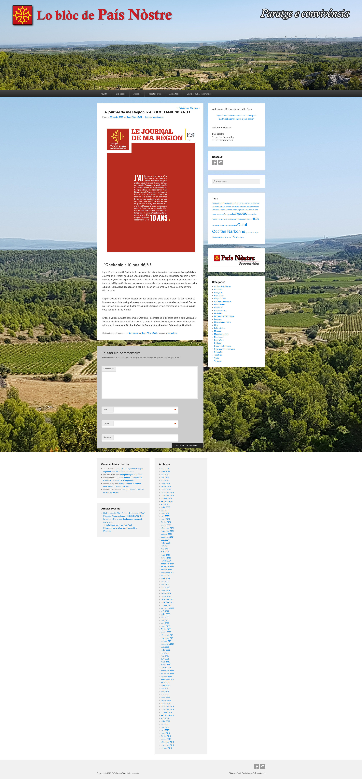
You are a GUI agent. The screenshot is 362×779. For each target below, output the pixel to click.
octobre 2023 (166, 570)
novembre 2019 (167, 709)
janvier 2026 (166, 489)
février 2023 (166, 593)
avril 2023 (165, 587)
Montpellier (234, 219)
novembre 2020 (167, 674)
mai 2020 (165, 692)
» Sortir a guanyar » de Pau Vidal (117, 525)
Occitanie (233, 225)
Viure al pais (240, 237)
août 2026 (165, 469)
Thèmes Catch (259, 773)
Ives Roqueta (249, 210)
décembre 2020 (167, 671)
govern (241, 210)
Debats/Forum (154, 94)
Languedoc (239, 213)
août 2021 (165, 647)
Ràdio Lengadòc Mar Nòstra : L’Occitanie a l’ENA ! (124, 513)
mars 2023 (165, 590)
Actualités (218, 289)
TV (233, 237)
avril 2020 (165, 695)
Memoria (217, 331)
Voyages (217, 361)
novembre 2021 (167, 638)
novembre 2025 (167, 495)
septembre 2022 (167, 608)
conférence (230, 206)
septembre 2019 (167, 715)
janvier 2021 (166, 668)
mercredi (215, 219)
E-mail (106, 423)
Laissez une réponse (154, 117)
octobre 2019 (166, 712)
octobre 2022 (166, 605)
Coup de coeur (220, 298)
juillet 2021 (165, 650)
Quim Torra (250, 232)
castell (250, 203)
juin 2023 (164, 582)
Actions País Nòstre (222, 286)
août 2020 (165, 683)
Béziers (230, 203)
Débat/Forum (219, 304)
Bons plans (218, 296)
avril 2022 (165, 623)
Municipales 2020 (244, 219)
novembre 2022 (167, 602)
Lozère (253, 214)
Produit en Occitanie (222, 346)
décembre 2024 (167, 528)
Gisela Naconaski (233, 210)
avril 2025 (165, 516)
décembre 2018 (167, 742)
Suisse (221, 237)
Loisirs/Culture (220, 328)
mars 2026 (165, 483)
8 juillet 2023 (216, 203)
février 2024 (166, 558)
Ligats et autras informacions (200, 94)
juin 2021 (164, 653)
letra (249, 214)
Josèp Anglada (227, 214)
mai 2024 (165, 549)
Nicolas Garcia (224, 225)
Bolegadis (224, 203)
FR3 (217, 210)
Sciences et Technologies (224, 349)
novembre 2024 (167, 531)
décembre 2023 (167, 564)
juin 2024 (164, 546)
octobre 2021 (166, 641)
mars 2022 (165, 626)
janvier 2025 (166, 525)
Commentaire (109, 369)
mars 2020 (165, 698)
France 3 (223, 210)
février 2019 (166, 736)
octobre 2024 (166, 534)
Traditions (218, 355)
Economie (218, 307)
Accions (136, 94)
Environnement (220, 310)
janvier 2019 (166, 739)
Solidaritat (218, 352)
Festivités (218, 313)
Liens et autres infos (222, 322)
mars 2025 (165, 519)
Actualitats (174, 94)
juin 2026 (164, 474)
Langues (217, 319)
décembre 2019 (167, 706)
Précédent (182, 108)
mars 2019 (165, 733)
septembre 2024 (167, 537)
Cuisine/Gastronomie (222, 301)
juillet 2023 (165, 579)
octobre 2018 (166, 748)
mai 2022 (165, 620)
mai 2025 (165, 513)
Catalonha (215, 206)
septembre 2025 (167, 501)
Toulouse (227, 237)
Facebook (214, 162)
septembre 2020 (167, 680)
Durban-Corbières (253, 206)
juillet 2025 (165, 507)
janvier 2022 (166, 632)
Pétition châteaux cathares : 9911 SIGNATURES (123, 516)
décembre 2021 (167, 635)
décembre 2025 (167, 492)
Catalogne (256, 203)
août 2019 (165, 718)
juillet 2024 (165, 543)
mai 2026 (165, 477)
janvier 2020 (166, 703)
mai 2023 (165, 585)
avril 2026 (165, 480)
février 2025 (166, 522)
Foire (214, 210)
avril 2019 (165, 730)
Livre (216, 325)
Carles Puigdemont (240, 203)
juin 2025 (164, 510)
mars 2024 (165, 555)
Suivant (195, 108)
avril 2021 (165, 659)
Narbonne (215, 225)
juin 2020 (164, 689)
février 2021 (166, 665)
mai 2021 (165, 656)
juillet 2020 (165, 686)
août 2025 (165, 504)
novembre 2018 (167, 745)
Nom (105, 409)
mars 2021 (165, 662)
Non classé (133, 333)
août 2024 (165, 540)
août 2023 (165, 576)
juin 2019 (164, 724)
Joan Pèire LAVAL (134, 117)
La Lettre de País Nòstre (224, 316)
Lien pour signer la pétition (131, 474)
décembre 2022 (167, 599)
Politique (217, 343)
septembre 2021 (167, 644)
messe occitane (224, 219)
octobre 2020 (166, 677)
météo (255, 218)
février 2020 (166, 700)
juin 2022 (164, 617)
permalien (172, 333)
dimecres (243, 206)
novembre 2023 (167, 567)
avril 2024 (165, 552)
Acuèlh (104, 94)
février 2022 (166, 629)
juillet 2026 (165, 472)
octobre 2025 (166, 498)
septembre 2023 (167, 573)
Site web (107, 437)
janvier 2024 (166, 561)
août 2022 (165, 611)
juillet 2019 (165, 721)
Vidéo (216, 358)
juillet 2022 (165, 614)
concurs (222, 206)
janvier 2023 (166, 596)
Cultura (236, 206)
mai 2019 (165, 727)
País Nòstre (120, 94)
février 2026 (166, 486)
